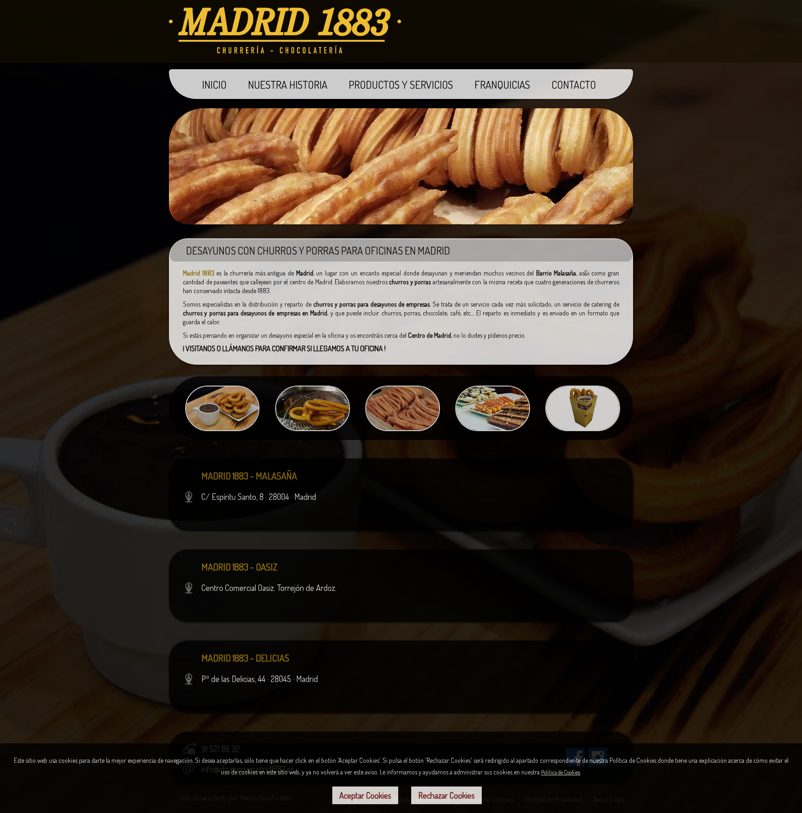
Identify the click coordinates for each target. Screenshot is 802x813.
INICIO (214, 84)
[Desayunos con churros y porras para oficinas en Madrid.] (222, 428)
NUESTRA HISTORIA (287, 84)
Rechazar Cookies (446, 795)
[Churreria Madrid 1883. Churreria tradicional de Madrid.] (285, 50)
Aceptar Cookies (365, 795)
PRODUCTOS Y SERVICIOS (401, 84)
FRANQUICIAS (502, 84)
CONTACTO (573, 84)
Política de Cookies (560, 772)
